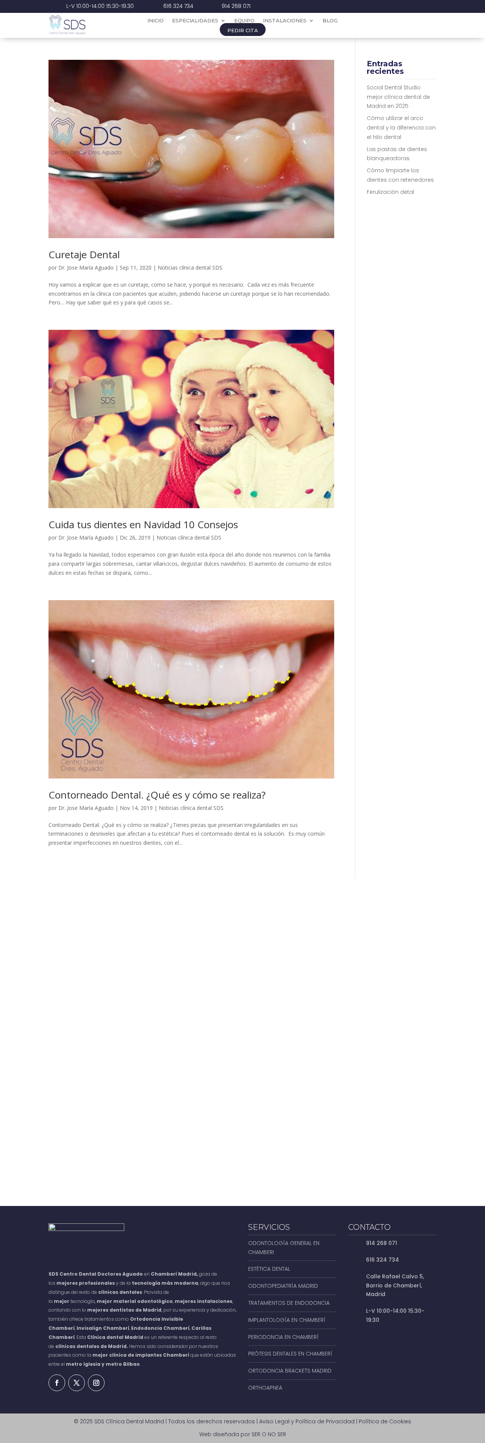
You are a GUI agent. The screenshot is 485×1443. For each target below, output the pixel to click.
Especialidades (195, 20)
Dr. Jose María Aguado (86, 267)
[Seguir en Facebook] (56, 1382)
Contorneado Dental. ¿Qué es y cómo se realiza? (157, 795)
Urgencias (405, 25)
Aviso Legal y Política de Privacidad (307, 1421)
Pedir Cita (242, 30)
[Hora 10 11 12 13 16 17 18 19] (391, 1033)
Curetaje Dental (84, 254)
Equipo (244, 20)
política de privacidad (332, 1132)
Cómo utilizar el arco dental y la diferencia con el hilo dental (401, 127)
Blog (330, 20)
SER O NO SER (269, 1434)
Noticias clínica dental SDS (190, 267)
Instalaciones (285, 20)
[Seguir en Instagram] (96, 1382)
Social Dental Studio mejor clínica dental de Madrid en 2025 (398, 97)
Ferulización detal (390, 192)
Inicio (155, 20)
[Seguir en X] (76, 1382)
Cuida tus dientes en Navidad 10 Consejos (143, 524)
